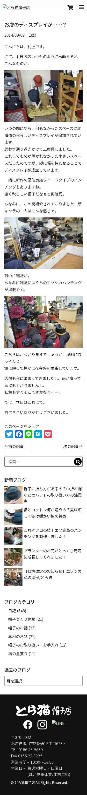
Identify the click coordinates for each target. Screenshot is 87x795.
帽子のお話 (18, 628)
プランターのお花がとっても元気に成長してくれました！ (52, 554)
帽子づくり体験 (21, 619)
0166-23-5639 (31, 749)
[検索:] (43, 462)
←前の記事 (14, 446)
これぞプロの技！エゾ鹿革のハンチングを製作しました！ (53, 533)
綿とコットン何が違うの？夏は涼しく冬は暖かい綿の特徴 (53, 513)
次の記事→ (73, 446)
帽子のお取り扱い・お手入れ (33, 645)
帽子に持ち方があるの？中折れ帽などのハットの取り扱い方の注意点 (53, 495)
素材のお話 (18, 636)
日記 (32, 35)
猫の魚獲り (18, 653)
